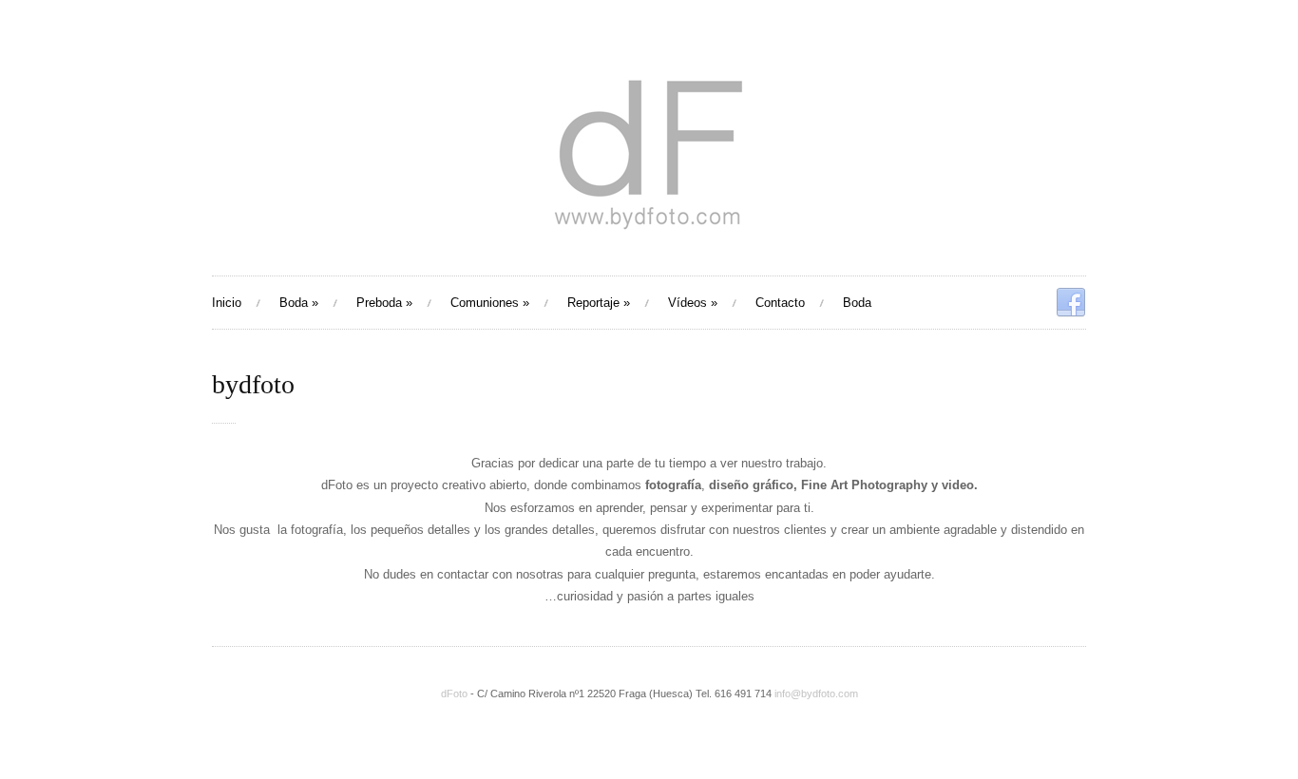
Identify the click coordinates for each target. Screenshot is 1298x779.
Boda (298, 302)
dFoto (454, 693)
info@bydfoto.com (816, 693)
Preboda (384, 302)
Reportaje (598, 302)
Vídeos (692, 302)
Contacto (780, 302)
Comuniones (489, 302)
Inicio (226, 302)
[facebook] (1071, 303)
